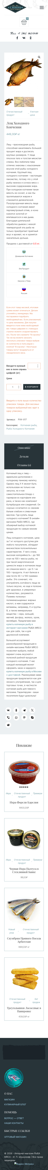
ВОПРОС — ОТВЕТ (14, 1118)
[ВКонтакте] (8, 710)
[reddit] (8, 725)
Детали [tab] (24, 456)
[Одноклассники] (16, 710)
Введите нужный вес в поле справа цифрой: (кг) (16, 369)
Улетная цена (34, 113)
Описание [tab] (24, 447)
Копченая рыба (29, 425)
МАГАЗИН (9, 1099)
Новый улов (11, 931)
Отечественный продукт (14, 113)
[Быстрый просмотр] (27, 772)
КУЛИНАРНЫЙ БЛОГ (15, 1104)
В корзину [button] (20, 772)
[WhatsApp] (16, 718)
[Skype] (32, 718)
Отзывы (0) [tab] (24, 465)
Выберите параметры (20, 838)
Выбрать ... (20, 908)
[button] (39, 57)
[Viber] (8, 718)
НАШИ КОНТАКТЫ (13, 1123)
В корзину (31, 387)
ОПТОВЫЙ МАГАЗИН (15, 1137)
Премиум (37, 793)
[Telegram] (24, 710)
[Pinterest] (24, 718)
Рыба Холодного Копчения (20, 428)
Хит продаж (36, 1001)
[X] (32, 710)
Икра (8, 793)
